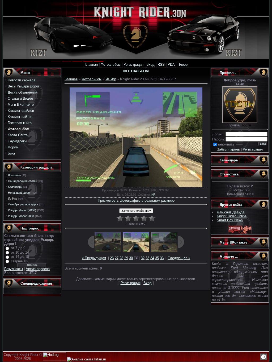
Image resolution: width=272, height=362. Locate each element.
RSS (161, 65)
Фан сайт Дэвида (230, 212)
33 (147, 258)
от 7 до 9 (18, 248)
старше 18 (19, 261)
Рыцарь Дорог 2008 (21, 216)
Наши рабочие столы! (22, 181)
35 (157, 258)
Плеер (182, 65)
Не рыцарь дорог (19, 192)
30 (131, 258)
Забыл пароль (228, 149)
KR (153, 194)
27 (116, 258)
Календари (15, 186)
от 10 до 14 (20, 252)
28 (121, 258)
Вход (150, 65)
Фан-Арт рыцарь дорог (23, 204)
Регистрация (133, 65)
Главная (91, 65)
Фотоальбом (111, 65)
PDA (171, 65)
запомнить (226, 144)
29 (126, 258)
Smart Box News (230, 220)
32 (142, 258)
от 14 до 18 (20, 257)
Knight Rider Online (231, 216)
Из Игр (12, 198)
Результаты (13, 269)
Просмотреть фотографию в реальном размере (136, 200)
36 (162, 258)
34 (152, 258)
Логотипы (14, 175)
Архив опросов (38, 269)
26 (112, 258)
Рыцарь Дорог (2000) (22, 210)
